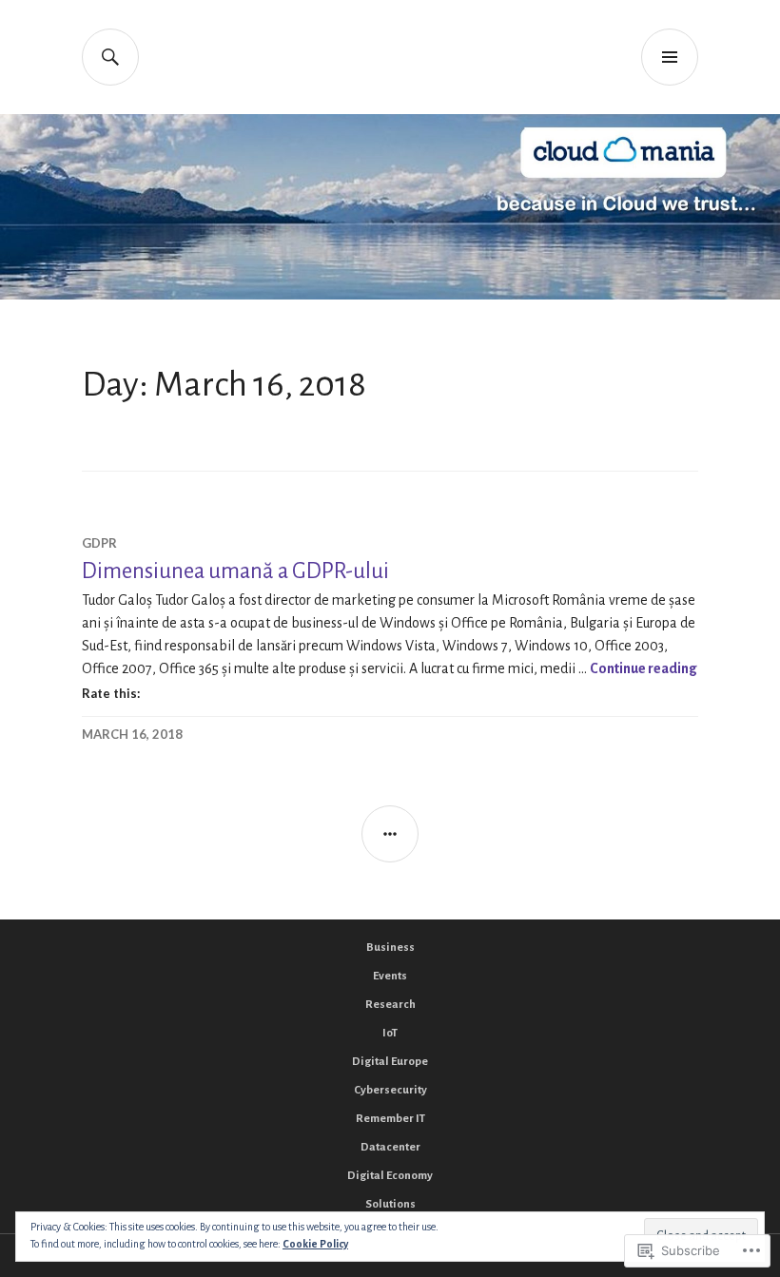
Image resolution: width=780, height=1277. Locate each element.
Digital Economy (390, 1176)
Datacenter (390, 1147)
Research (390, 1004)
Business (390, 947)
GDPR (99, 543)
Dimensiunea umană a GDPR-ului (235, 571)
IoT (390, 1033)
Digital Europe (390, 1061)
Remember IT (390, 1119)
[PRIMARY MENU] (669, 57)
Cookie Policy (315, 1243)
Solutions (390, 1204)
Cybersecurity (390, 1090)
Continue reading (643, 668)
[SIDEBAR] (390, 833)
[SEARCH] (110, 57)
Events (390, 976)
